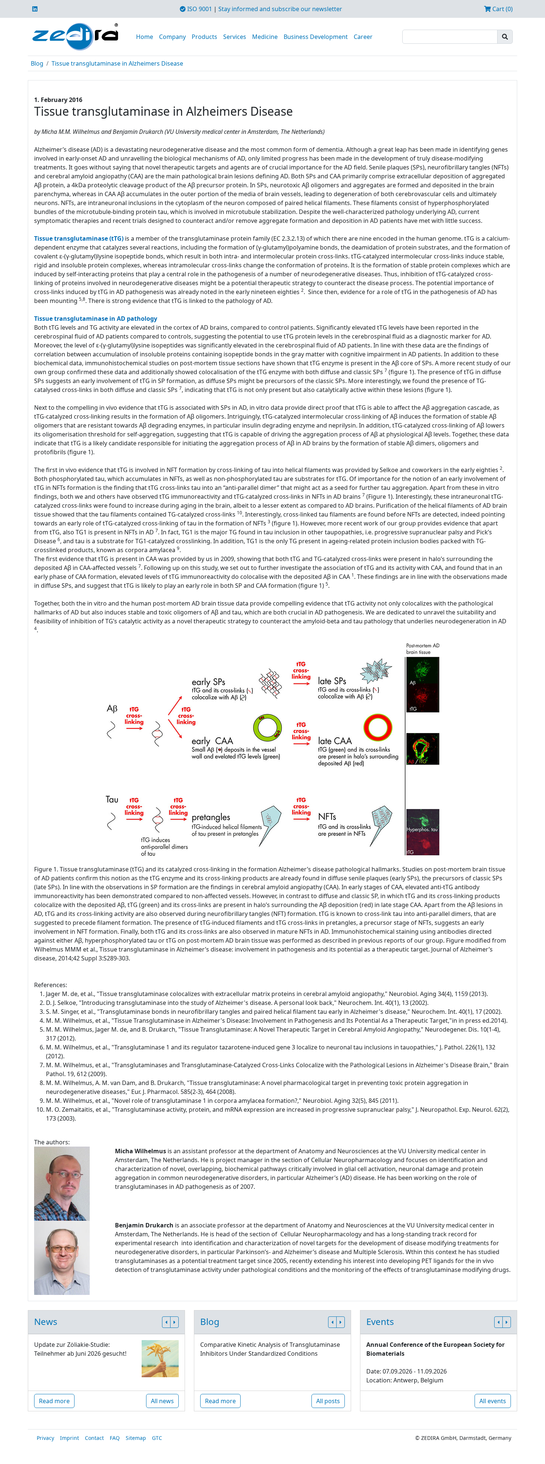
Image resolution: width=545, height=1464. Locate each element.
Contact (94, 1437)
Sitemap (136, 1437)
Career (363, 37)
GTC (157, 1437)
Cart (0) (502, 9)
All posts (328, 1401)
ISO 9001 (199, 9)
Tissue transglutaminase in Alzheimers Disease (117, 63)
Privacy (45, 1437)
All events (492, 1401)
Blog (37, 63)
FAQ (115, 1437)
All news (162, 1401)
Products (204, 37)
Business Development (316, 37)
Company (172, 37)
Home (144, 37)
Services (234, 37)
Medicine (265, 37)
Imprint (69, 1437)
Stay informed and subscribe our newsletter (280, 9)
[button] (166, 1322)
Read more (54, 1401)
